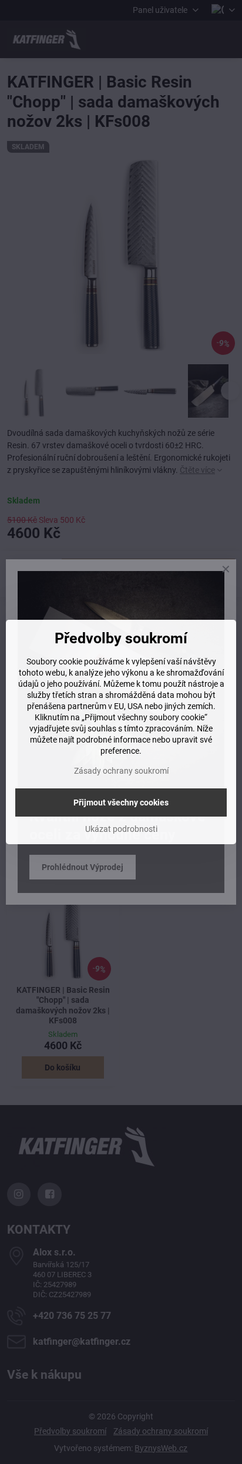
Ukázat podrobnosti (121, 829)
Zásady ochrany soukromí (121, 770)
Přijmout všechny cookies (121, 802)
